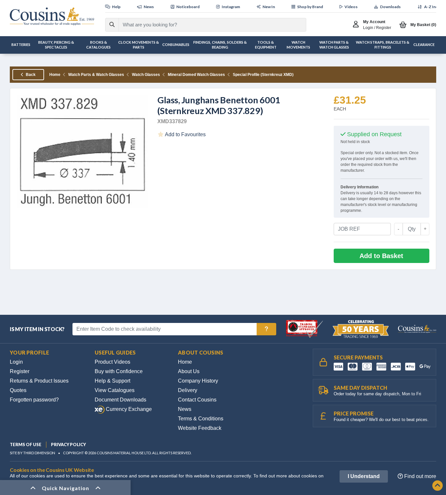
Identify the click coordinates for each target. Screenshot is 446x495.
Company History (198, 381)
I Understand (364, 476)
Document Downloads (120, 399)
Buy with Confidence (119, 371)
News (184, 409)
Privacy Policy (68, 444)
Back (30, 74)
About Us (188, 371)
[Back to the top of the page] (437, 486)
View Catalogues (115, 390)
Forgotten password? (34, 399)
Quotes (18, 390)
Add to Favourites (185, 134)
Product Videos (112, 362)
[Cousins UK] (52, 16)
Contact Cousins (197, 399)
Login (16, 362)
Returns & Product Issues (39, 381)
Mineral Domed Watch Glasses (196, 74)
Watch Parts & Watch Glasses (96, 74)
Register (19, 371)
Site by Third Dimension (32, 453)
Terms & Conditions (200, 418)
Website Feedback (199, 428)
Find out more (419, 476)
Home (54, 74)
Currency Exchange (128, 409)
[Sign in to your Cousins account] (357, 25)
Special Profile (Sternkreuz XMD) (263, 74)
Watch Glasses (146, 74)
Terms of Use (25, 444)
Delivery (187, 390)
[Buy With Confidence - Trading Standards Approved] (305, 328)
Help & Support (112, 381)
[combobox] (207, 25)
